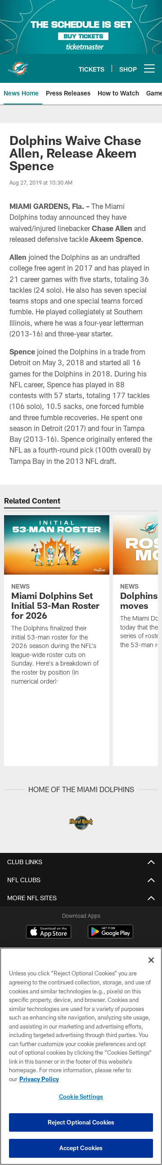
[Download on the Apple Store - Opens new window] (48, 932)
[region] (81, 1056)
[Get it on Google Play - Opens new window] (110, 936)
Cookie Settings (81, 1096)
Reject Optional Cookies (81, 1122)
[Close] (151, 960)
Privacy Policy (39, 1079)
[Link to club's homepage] (18, 65)
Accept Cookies (81, 1147)
